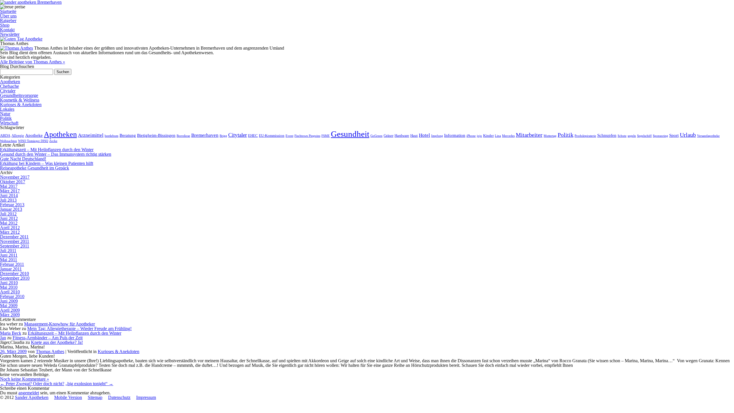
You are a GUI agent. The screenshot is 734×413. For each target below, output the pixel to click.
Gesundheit (350, 134)
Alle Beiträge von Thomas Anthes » (32, 61)
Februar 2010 (12, 296)
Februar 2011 (12, 264)
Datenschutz (119, 397)
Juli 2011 (8, 250)
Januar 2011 (11, 268)
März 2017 (10, 190)
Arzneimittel (91, 135)
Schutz (622, 135)
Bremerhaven (204, 135)
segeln (632, 135)
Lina (498, 135)
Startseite (8, 11)
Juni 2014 (9, 195)
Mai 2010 (8, 287)
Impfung (437, 135)
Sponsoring (660, 135)
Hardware (402, 135)
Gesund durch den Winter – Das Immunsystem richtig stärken (55, 154)
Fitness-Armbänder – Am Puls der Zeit (48, 337)
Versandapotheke (708, 135)
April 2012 (10, 227)
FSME (325, 135)
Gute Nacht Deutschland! (23, 158)
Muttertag (550, 135)
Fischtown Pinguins (307, 135)
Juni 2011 (8, 255)
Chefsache (9, 86)
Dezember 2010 (14, 273)
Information (454, 135)
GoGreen (376, 135)
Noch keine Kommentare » (24, 379)
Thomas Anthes (50, 351)
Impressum (146, 397)
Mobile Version (68, 397)
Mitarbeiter (529, 135)
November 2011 (14, 241)
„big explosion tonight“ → (89, 383)
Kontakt (7, 29)
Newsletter (9, 34)
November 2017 (15, 177)
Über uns (8, 15)
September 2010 (15, 278)
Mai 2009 (8, 305)
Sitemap (95, 397)
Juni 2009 (9, 301)
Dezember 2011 (14, 236)
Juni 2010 (9, 282)
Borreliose (183, 135)
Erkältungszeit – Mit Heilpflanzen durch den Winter (46, 149)
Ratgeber (8, 20)
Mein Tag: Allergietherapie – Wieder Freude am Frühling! (79, 328)
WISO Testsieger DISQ (33, 141)
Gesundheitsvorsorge (19, 95)
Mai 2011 (8, 259)
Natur (5, 113)
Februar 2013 (12, 204)
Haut (414, 135)
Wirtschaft (9, 122)
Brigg (223, 135)
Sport (674, 135)
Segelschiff (644, 135)
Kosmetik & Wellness (19, 100)
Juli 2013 (8, 200)
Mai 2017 (8, 186)
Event (289, 135)
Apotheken (10, 81)
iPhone (471, 135)
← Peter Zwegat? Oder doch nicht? (32, 383)
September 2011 (14, 245)
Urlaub (688, 135)
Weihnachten (8, 141)
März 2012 (10, 232)
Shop (4, 25)
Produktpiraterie (585, 135)
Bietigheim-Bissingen (156, 135)
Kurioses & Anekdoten (21, 104)
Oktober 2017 (12, 181)
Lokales (7, 109)
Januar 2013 (11, 209)
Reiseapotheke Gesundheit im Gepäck (34, 167)
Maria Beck (10, 333)
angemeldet (28, 392)
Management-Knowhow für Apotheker (59, 324)
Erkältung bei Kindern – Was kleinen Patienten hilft (46, 163)
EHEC (253, 135)
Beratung (128, 135)
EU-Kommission (271, 135)
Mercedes (508, 135)
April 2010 (10, 291)
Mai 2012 (8, 223)
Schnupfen (606, 135)
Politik (6, 118)
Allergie (17, 135)
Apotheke (34, 135)
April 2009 (10, 310)
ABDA (5, 135)
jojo (479, 135)
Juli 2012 (8, 213)
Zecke (53, 141)
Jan (3, 337)
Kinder (488, 135)
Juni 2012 (9, 218)
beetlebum (111, 135)
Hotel (424, 135)
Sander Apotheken (31, 397)
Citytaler (7, 90)
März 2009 (10, 314)
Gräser (388, 135)
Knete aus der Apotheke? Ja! (57, 342)
